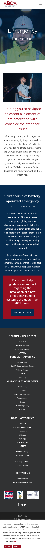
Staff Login (22, 516)
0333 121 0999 (22, 478)
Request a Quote (22, 313)
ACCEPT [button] (8, 546)
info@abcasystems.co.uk (22, 482)
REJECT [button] (16, 546)
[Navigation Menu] (40, 4)
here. (14, 541)
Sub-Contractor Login (22, 519)
